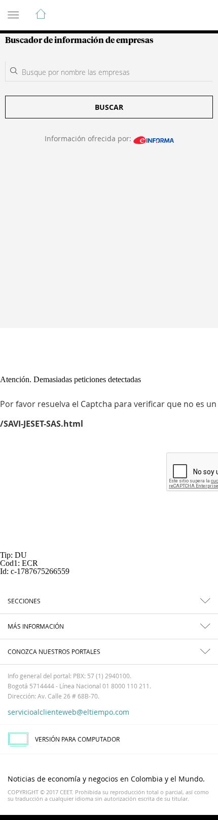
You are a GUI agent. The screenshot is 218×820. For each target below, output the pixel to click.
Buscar (109, 107)
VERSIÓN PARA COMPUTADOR (77, 739)
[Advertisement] (109, 242)
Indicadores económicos (179, 16)
